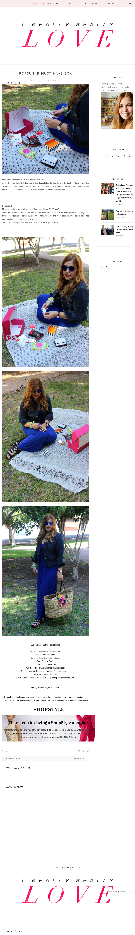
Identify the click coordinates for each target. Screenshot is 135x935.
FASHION (47, 3)
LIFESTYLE (72, 3)
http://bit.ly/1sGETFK (29, 189)
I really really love (42, 80)
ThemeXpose (127, 891)
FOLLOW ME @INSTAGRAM (67, 868)
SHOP (84, 3)
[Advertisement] (11, 888)
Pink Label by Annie (62, 671)
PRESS (94, 3)
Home (35, 3)
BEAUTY (59, 3)
